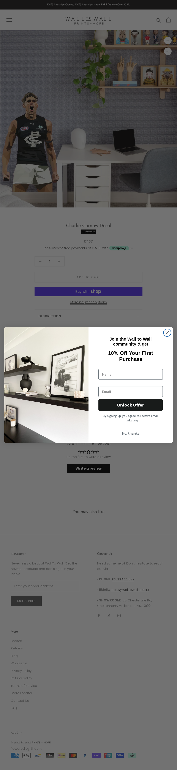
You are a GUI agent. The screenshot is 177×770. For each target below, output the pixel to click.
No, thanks (130, 433)
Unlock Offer (130, 405)
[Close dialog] (167, 332)
